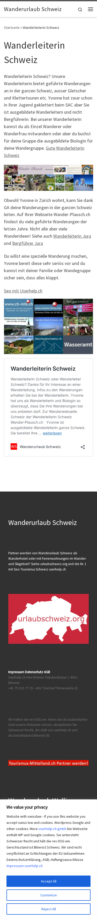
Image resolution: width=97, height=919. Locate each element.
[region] (48, 859)
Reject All (48, 909)
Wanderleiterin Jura (72, 236)
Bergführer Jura (27, 243)
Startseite (12, 27)
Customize (48, 895)
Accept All (48, 881)
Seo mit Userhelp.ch (23, 291)
